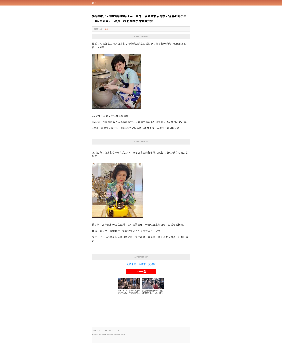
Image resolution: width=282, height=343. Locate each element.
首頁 (94, 3)
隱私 (111, 334)
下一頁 (141, 271)
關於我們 (95, 334)
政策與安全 (102, 334)
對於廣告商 (121, 334)
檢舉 (106, 29)
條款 (108, 334)
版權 (115, 334)
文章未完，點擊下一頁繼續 (141, 264)
